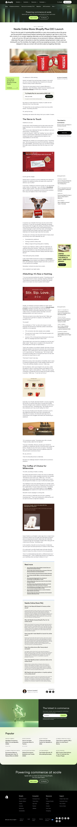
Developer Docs (36, 798)
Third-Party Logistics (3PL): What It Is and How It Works (63, 742)
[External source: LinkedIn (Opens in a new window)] (53, 692)
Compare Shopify (50, 801)
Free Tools (48, 808)
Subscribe (64, 132)
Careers (20, 803)
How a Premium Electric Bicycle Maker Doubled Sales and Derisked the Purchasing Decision (38, 568)
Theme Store (35, 801)
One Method (50, 187)
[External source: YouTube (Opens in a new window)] (62, 818)
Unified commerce (61, 324)
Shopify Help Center (63, 798)
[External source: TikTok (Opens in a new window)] (68, 818)
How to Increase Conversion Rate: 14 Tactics (27, 742)
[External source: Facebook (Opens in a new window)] (47, 692)
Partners (34, 806)
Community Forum (63, 801)
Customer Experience (43, 750)
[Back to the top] (6, 796)
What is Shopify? (22, 798)
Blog (6, 6)
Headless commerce (9, 738)
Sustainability (22, 810)
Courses (48, 806)
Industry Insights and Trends (28, 750)
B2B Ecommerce (46, 6)
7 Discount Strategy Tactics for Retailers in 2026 (45, 742)
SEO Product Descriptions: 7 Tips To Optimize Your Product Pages (63, 754)
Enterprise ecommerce (14, 6)
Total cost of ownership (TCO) (28, 6)
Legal (28, 819)
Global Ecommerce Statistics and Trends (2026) (28, 754)
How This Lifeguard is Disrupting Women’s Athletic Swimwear (39, 573)
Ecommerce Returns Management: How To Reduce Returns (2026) (11, 754)
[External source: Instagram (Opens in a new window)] (65, 818)
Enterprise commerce (62, 179)
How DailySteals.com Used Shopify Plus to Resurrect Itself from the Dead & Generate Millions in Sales (39, 587)
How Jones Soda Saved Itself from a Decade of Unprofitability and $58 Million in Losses (37, 579)
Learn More (62, 264)
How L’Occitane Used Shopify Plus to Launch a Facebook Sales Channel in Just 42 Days (38, 590)
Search (68, 6)
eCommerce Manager (28, 89)
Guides (47, 803)
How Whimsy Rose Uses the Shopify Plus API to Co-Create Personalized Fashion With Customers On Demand (39, 584)
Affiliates (34, 808)
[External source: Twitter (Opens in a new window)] (50, 692)
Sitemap (41, 819)
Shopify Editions (22, 801)
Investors (21, 806)
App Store (34, 803)
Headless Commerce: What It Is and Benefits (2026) (11, 742)
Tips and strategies (62, 317)
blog (35, 26)
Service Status (62, 806)
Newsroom (21, 808)
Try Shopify (59, 2)
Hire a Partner (62, 803)
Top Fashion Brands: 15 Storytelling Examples (45, 753)
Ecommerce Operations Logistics (63, 738)
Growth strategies (26, 738)
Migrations (38, 6)
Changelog (48, 810)
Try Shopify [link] (49, 96)
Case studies (40, 26)
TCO (58, 186)
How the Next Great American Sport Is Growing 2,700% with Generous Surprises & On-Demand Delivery (39, 571)
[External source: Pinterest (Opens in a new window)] (60, 821)
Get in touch (67, 2)
